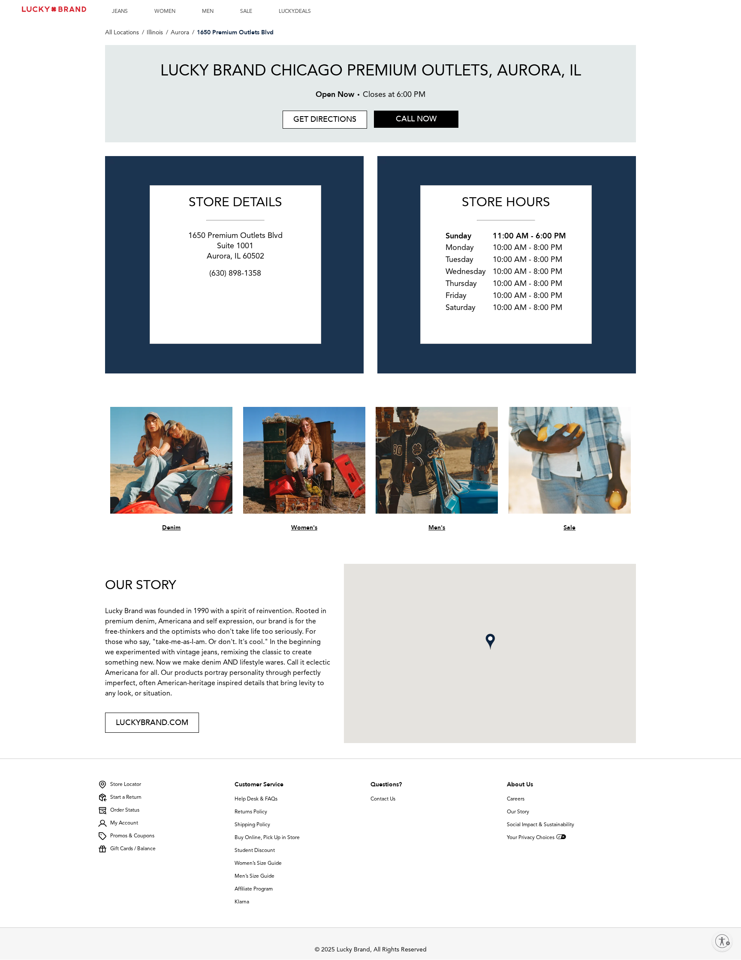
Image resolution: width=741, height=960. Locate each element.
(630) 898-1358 (235, 273)
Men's (436, 528)
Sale (569, 528)
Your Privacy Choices (530, 837)
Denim (171, 528)
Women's (304, 528)
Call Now (416, 119)
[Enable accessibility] (722, 941)
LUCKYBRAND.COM (152, 722)
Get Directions (319, 118)
